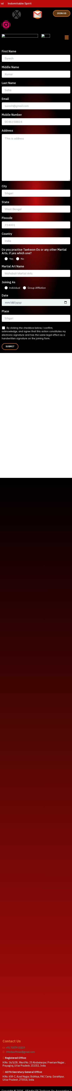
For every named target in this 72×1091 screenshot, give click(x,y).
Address (7, 130)
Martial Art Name (13, 266)
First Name (9, 51)
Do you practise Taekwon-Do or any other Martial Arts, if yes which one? (34, 251)
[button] (66, 38)
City (4, 186)
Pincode (7, 218)
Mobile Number (12, 114)
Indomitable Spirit (14, 3)
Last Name (9, 83)
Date (5, 295)
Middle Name (10, 67)
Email (5, 99)
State (5, 202)
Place (5, 311)
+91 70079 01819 (15, 1047)
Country (7, 233)
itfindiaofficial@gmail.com (20, 1051)
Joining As (8, 282)
